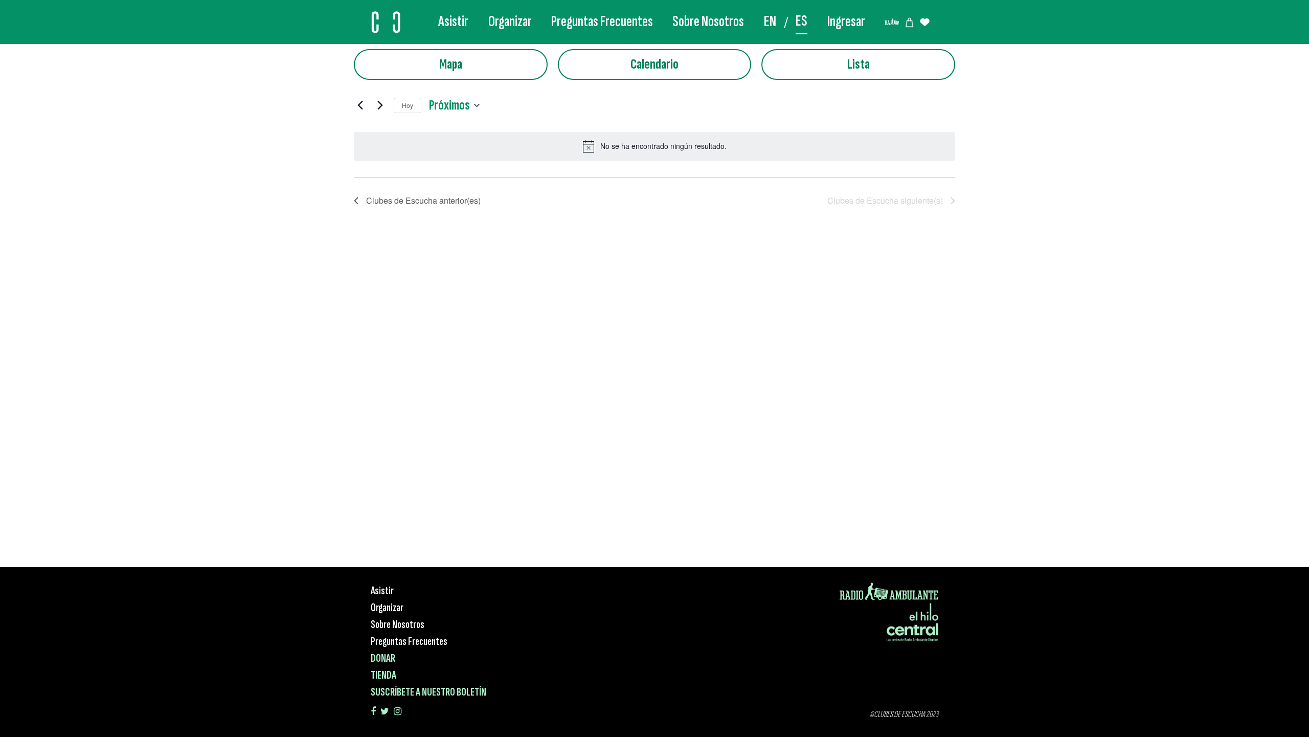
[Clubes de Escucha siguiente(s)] (380, 105)
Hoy (407, 105)
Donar (383, 658)
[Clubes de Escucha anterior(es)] (360, 105)
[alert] (654, 146)
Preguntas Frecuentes (602, 21)
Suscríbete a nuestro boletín (428, 692)
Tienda (383, 675)
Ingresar (846, 21)
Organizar (510, 21)
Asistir (453, 21)
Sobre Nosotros (708, 21)
